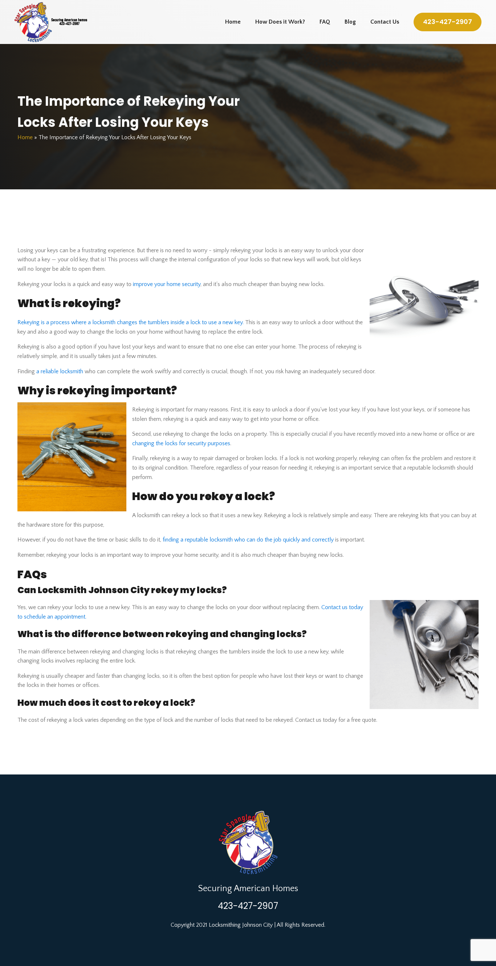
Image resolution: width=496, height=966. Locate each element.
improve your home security (166, 284)
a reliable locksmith (59, 371)
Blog (350, 22)
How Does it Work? (280, 22)
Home (233, 22)
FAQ (325, 22)
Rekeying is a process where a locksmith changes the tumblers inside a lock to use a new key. (130, 322)
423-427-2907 (447, 21)
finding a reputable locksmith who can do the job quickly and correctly (248, 539)
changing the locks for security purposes (181, 443)
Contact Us (384, 22)
